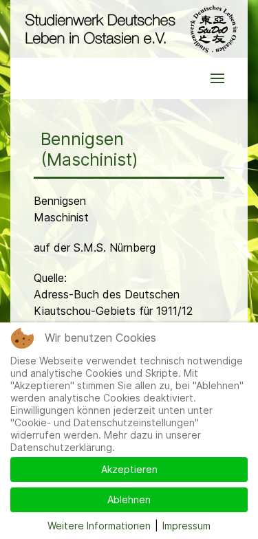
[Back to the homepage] (129, 29)
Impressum (186, 525)
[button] (217, 78)
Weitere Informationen (99, 525)
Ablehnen (129, 499)
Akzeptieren (129, 469)
